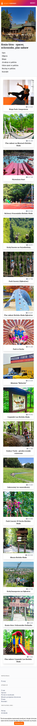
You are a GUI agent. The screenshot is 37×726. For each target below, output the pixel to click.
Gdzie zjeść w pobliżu (10, 65)
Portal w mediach (7, 695)
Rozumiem (19, 723)
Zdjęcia (4, 56)
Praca (3, 699)
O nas (3, 690)
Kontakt (5, 72)
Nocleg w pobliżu (8, 68)
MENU (32, 3)
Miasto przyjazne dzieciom (11, 697)
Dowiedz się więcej (29, 721)
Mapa (4, 59)
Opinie (3, 693)
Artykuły (4, 713)
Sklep (3, 711)
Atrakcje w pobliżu (9, 62)
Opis (3, 53)
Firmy (3, 681)
